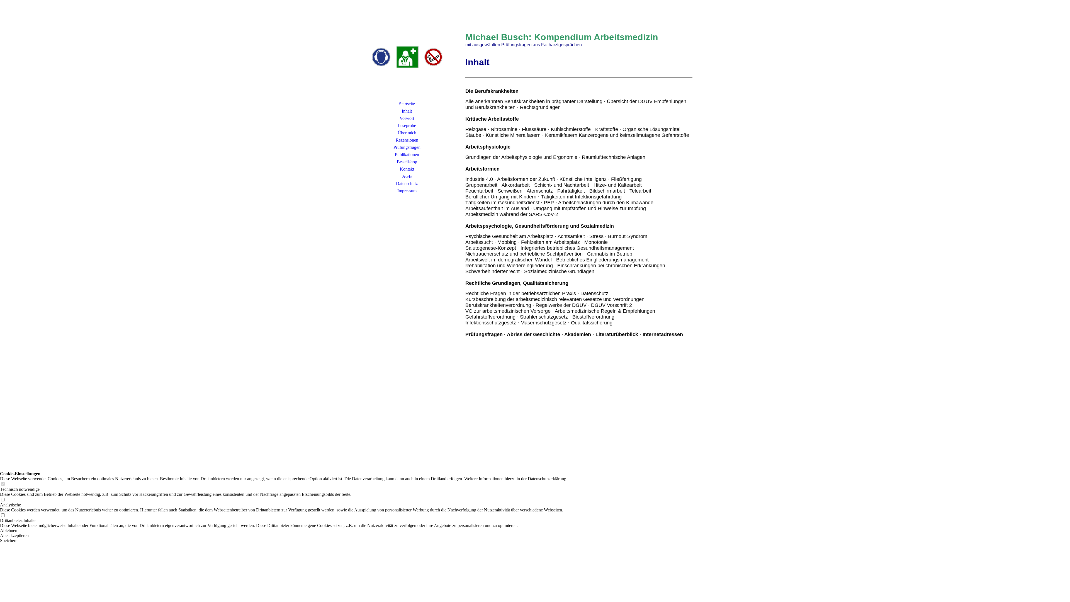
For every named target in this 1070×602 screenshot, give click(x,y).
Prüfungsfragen (406, 147)
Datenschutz (407, 183)
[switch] (3, 484)
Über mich (407, 132)
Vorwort (407, 118)
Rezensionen (407, 140)
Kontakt (407, 169)
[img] (407, 57)
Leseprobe (407, 125)
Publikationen (407, 154)
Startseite (407, 103)
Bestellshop (407, 161)
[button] (283, 530)
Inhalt (407, 111)
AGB (407, 176)
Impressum (407, 190)
